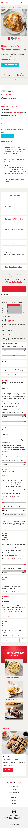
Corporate (14, 797)
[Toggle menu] (25, 2)
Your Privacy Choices (14, 821)
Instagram (10, 782)
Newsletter (14, 795)
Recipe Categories (14, 792)
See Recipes (7, 769)
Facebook (12, 38)
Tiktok (14, 782)
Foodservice (14, 800)
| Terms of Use (18, 818)
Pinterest (9, 38)
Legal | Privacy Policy (11, 818)
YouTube (20, 782)
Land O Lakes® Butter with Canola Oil (12, 129)
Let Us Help (14, 789)
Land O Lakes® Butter (15, 112)
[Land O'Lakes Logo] (5, 2)
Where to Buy (14, 786)
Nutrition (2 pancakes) (13, 267)
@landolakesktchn (13, 282)
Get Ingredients (10, 64)
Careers (14, 803)
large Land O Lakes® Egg (9, 106)
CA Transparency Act (14, 824)
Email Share (15, 38)
